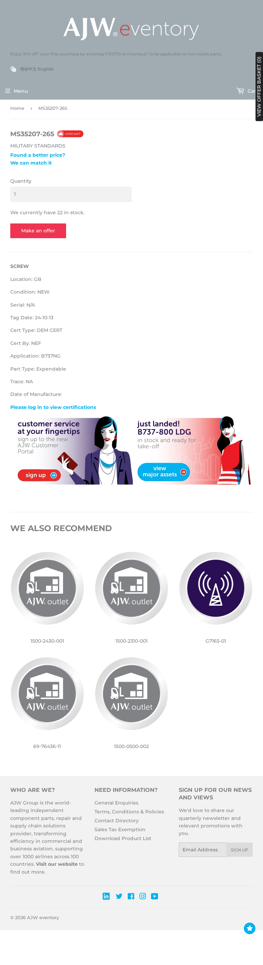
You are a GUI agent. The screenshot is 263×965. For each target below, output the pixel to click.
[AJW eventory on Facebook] (131, 897)
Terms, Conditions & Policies (129, 812)
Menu (21, 91)
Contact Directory (117, 821)
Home (17, 108)
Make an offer (38, 231)
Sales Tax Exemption (120, 829)
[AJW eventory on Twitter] (119, 897)
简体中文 (28, 69)
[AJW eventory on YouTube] (154, 897)
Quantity (21, 181)
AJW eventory (43, 917)
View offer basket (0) (259, 86)
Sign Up (239, 849)
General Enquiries (116, 803)
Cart (252, 91)
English (45, 69)
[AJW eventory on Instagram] (142, 897)
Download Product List (123, 838)
